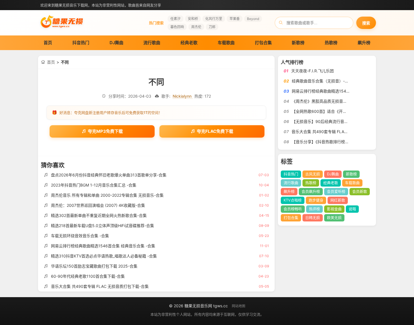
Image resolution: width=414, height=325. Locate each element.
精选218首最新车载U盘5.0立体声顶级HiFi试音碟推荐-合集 (102, 225)
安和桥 (193, 19)
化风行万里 (213, 19)
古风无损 (312, 174)
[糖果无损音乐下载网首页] (62, 29)
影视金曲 (334, 209)
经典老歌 (189, 42)
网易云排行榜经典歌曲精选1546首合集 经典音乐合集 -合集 (103, 245)
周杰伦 (196, 27)
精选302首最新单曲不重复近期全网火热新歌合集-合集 (99, 215)
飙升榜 (364, 42)
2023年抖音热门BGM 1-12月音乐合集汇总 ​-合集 (93, 185)
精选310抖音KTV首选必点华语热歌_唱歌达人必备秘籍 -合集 (104, 256)
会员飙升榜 (311, 191)
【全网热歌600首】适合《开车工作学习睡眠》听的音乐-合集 (346, 111)
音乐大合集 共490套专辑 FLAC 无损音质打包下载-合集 (100, 286)
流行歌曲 (151, 42)
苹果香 (235, 19)
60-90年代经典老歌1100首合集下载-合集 (88, 276)
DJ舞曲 (116, 42)
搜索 (366, 23)
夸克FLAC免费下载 (215, 131)
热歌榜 (331, 42)
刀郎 (212, 27)
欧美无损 (334, 217)
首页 (48, 42)
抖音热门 (80, 42)
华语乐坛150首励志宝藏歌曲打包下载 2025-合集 (94, 266)
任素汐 (175, 19)
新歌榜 (298, 42)
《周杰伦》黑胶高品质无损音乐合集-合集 (328, 101)
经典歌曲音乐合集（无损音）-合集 (322, 81)
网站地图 (238, 306)
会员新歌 (359, 191)
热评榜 (314, 209)
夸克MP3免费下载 (105, 131)
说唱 (352, 209)
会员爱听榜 (336, 191)
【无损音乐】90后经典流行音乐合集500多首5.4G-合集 (341, 121)
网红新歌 (337, 200)
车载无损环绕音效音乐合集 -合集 (80, 235)
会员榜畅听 (293, 209)
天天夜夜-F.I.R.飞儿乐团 (312, 70)
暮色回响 (177, 27)
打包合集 (263, 42)
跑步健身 (316, 200)
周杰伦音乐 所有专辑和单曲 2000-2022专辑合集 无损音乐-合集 (107, 195)
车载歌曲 (226, 42)
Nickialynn (183, 96)
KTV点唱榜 (293, 200)
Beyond (253, 19)
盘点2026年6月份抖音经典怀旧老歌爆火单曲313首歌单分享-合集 (108, 174)
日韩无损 (312, 217)
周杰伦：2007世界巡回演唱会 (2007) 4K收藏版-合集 (98, 205)
